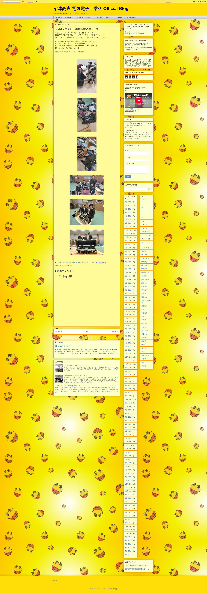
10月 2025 (128, 237)
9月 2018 (128, 537)
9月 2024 (128, 283)
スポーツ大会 (146, 239)
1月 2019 (128, 523)
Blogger (115, 589)
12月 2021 (128, 399)
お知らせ (69, 265)
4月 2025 (128, 258)
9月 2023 (128, 325)
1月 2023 (128, 353)
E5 (142, 217)
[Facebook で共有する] (103, 263)
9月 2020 (128, 452)
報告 (142, 352)
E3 (142, 210)
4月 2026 (128, 216)
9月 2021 (128, 410)
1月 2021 (128, 438)
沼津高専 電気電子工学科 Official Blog (90, 8)
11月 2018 (128, 530)
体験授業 (144, 323)
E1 (142, 203)
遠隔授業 (144, 255)
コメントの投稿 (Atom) (88, 337)
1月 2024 (128, 311)
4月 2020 (128, 470)
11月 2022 (128, 360)
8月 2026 (128, 202)
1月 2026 (128, 226)
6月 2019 (128, 505)
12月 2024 (128, 272)
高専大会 (144, 297)
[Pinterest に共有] (105, 263)
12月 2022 (128, 357)
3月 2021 (128, 431)
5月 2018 (128, 551)
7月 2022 (128, 375)
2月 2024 (128, 308)
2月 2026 (128, 223)
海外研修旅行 (146, 258)
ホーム (86, 332)
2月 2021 (128, 435)
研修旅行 (144, 276)
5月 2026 (128, 212)
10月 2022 (128, 364)
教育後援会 (145, 272)
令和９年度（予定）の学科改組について (67, 386)
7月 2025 (128, 248)
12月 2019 (128, 484)
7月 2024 (128, 290)
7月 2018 (128, 544)
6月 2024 (128, 293)
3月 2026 (128, 219)
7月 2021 (128, 417)
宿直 (142, 309)
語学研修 (144, 283)
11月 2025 (128, 233)
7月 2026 (128, 205)
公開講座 (144, 286)
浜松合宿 (144, 348)
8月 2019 (128, 498)
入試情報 (119, 17)
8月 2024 (128, 286)
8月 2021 (128, 413)
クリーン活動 (146, 235)
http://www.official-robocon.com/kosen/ (69, 52)
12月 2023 (128, 315)
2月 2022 (128, 392)
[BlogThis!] (99, 263)
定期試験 (144, 337)
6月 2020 (128, 463)
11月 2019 (128, 487)
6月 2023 (128, 336)
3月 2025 (128, 262)
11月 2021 (128, 403)
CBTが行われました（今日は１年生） (76, 375)
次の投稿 (58, 332)
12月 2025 (128, 230)
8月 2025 (128, 244)
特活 (142, 345)
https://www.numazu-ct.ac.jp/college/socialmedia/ (134, 33)
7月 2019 (128, 501)
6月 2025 (128, 251)
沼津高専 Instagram (84, 17)
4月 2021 (128, 427)
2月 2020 (128, 477)
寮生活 (143, 366)
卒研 (142, 316)
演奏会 (143, 251)
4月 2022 (128, 385)
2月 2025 (128, 265)
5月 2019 (128, 509)
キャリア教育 (146, 232)
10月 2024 (128, 279)
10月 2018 (128, 533)
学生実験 (144, 262)
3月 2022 (128, 389)
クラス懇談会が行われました (73, 365)
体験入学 (144, 327)
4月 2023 (128, 343)
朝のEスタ (144, 330)
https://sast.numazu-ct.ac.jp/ (134, 46)
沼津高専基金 (131, 17)
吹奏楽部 (144, 313)
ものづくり (145, 247)
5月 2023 (128, 339)
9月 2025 (128, 241)
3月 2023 (128, 346)
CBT (142, 200)
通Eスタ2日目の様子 (62, 346)
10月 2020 (128, 449)
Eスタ (143, 221)
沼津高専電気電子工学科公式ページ (137, 569)
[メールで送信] (97, 263)
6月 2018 (128, 547)
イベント (63, 265)
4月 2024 (128, 301)
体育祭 (143, 320)
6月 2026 (128, 209)
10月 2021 (128, 406)
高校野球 (144, 290)
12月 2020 (128, 441)
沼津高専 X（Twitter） (64, 17)
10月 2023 (128, 322)
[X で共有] (101, 263)
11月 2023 (128, 318)
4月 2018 (128, 554)
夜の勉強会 (145, 355)
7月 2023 (128, 332)
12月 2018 (128, 526)
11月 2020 (128, 445)
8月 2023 (128, 329)
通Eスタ (144, 334)
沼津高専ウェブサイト (104, 17)
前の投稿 (114, 332)
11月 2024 (128, 276)
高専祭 (143, 293)
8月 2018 (128, 540)
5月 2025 (128, 255)
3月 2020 (128, 473)
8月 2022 (128, 371)
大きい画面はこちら (132, 109)
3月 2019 (128, 516)
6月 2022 (128, 378)
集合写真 (144, 306)
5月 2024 (128, 297)
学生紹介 (144, 269)
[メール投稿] (92, 262)
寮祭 (142, 362)
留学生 (143, 359)
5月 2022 (128, 382)
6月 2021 (128, 420)
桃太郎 (143, 341)
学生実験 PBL (146, 265)
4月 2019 (128, 512)
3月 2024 (128, 304)
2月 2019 (128, 519)
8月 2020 (128, 456)
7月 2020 (128, 459)
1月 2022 (128, 396)
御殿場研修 (145, 279)
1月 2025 (128, 269)
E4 (142, 214)
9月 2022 (128, 368)
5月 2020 (128, 466)
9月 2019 (128, 494)
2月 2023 (128, 350)
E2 (142, 207)
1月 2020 (128, 480)
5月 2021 (128, 424)
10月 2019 (128, 491)
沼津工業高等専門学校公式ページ (136, 565)
